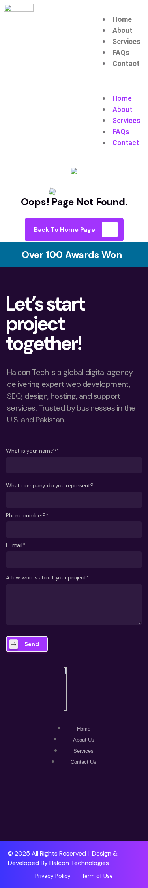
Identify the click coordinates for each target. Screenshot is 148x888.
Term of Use (97, 875)
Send (31, 644)
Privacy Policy (53, 875)
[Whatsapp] (48, 804)
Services (126, 41)
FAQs (120, 52)
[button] (123, 87)
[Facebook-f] (74, 804)
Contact (126, 63)
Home (122, 19)
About (122, 30)
